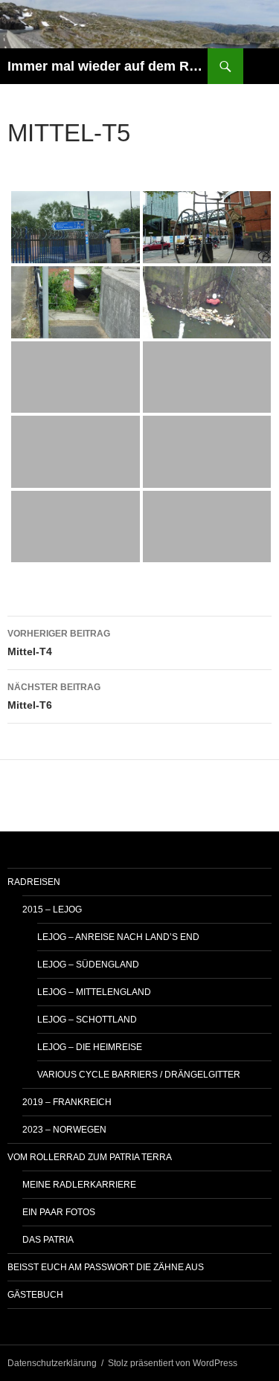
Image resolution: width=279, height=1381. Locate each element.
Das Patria (48, 1239)
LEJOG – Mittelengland (94, 992)
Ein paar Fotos (58, 1212)
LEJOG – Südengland (88, 964)
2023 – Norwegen (64, 1129)
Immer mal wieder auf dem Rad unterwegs (107, 66)
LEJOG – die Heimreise (89, 1047)
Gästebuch (35, 1295)
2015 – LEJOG (52, 909)
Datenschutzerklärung (52, 1363)
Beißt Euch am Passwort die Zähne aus (105, 1267)
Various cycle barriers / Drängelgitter (138, 1074)
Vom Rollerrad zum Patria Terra (89, 1157)
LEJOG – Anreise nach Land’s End (118, 937)
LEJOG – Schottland (87, 1019)
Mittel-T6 (53, 696)
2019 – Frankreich (67, 1102)
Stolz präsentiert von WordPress (172, 1363)
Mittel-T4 (58, 642)
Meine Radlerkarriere (79, 1184)
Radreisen (33, 882)
